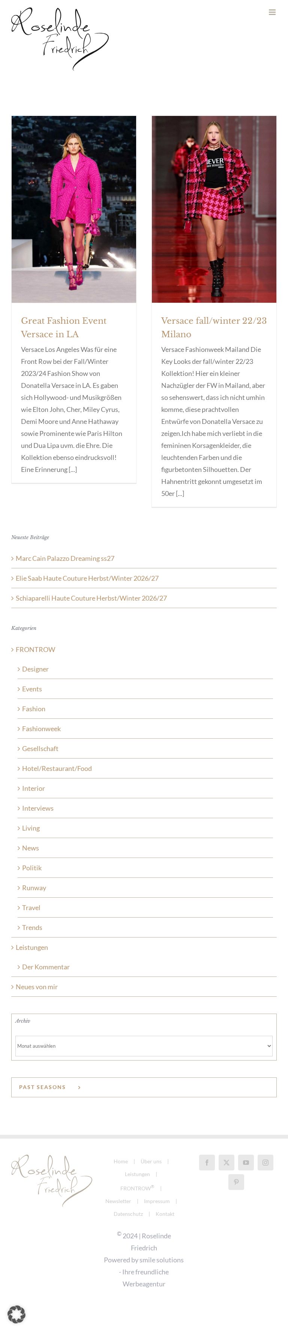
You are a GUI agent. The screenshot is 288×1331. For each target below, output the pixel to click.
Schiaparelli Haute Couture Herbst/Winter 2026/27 (91, 598)
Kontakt (165, 1214)
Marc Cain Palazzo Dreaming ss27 (65, 558)
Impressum (157, 1201)
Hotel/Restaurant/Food (57, 768)
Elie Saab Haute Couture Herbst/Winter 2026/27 (87, 578)
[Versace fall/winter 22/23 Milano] (214, 209)
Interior (33, 788)
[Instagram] (265, 1162)
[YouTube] (246, 1162)
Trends (32, 927)
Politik (32, 868)
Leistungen (32, 947)
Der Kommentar (46, 967)
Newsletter (118, 1201)
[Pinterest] (236, 1182)
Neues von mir (37, 986)
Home (121, 1161)
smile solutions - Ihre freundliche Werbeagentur (151, 1272)
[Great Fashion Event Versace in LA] (74, 209)
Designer (35, 669)
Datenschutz (128, 1214)
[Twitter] (226, 1162)
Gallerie (73, 196)
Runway (34, 887)
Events (32, 689)
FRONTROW (35, 649)
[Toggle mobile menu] (273, 12)
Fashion (33, 709)
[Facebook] (207, 1162)
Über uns (151, 1161)
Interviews (38, 808)
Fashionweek (41, 728)
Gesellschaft (40, 748)
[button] (16, 1314)
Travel (31, 907)
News (30, 848)
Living (31, 828)
